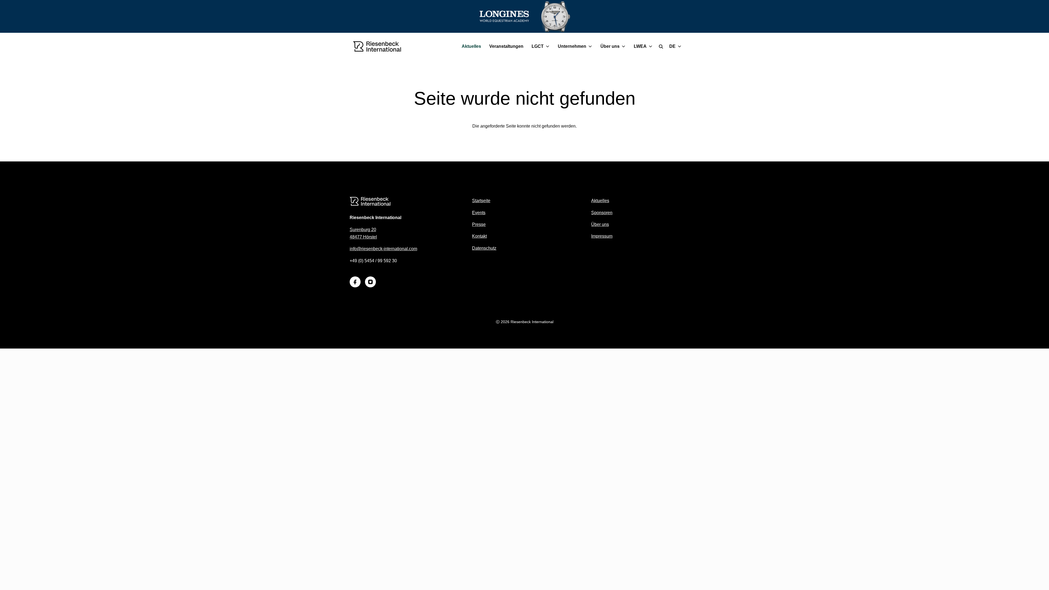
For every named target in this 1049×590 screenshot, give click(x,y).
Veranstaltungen (506, 46)
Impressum (601, 236)
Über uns (610, 46)
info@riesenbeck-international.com (383, 248)
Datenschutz (484, 248)
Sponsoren (601, 212)
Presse (479, 224)
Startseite (481, 200)
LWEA (640, 46)
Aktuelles (471, 46)
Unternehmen (572, 46)
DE (672, 46)
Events (478, 212)
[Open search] (661, 46)
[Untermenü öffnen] (549, 46)
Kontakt (479, 236)
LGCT (538, 46)
